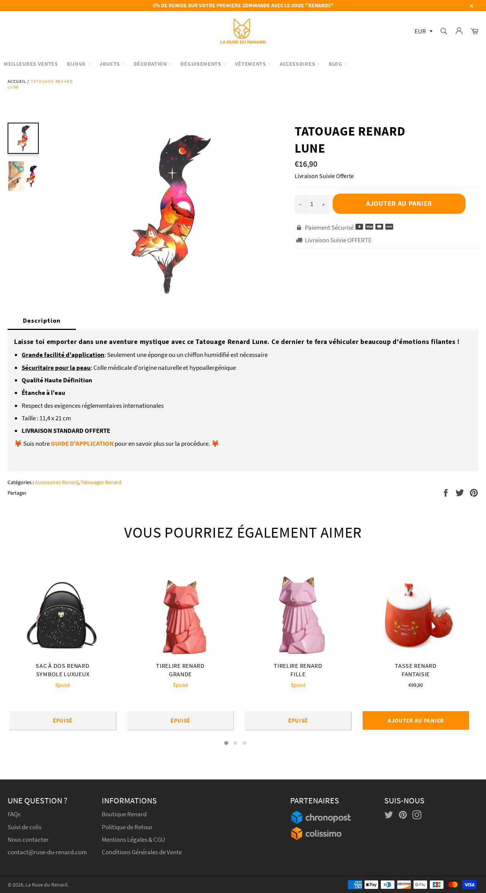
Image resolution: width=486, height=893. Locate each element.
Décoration (151, 63)
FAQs (14, 814)
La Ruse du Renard (46, 885)
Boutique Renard (125, 814)
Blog (336, 63)
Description (42, 320)
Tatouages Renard (101, 482)
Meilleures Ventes (31, 63)
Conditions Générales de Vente (142, 852)
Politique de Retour (127, 827)
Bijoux (77, 63)
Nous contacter (28, 839)
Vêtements (251, 63)
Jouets (110, 63)
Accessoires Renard (56, 482)
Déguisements (201, 63)
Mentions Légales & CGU (133, 839)
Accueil (17, 81)
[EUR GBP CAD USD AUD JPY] (423, 31)
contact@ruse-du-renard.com (47, 852)
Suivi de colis (24, 827)
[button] (226, 743)
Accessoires (298, 63)
